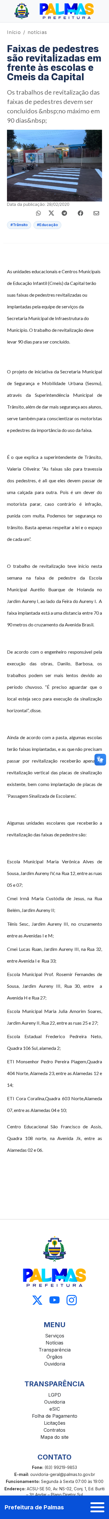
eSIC (54, 1409)
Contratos (54, 1430)
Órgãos (54, 1357)
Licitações (54, 1423)
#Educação (47, 225)
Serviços (54, 1336)
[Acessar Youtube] (54, 1300)
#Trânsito (19, 225)
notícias (37, 32)
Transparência (55, 1350)
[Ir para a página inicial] (54, 11)
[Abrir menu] (97, 1507)
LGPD (54, 1395)
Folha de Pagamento (54, 1416)
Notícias (54, 1343)
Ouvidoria (54, 1364)
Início (14, 32)
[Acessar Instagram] (71, 1300)
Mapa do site (54, 1437)
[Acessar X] (37, 1300)
